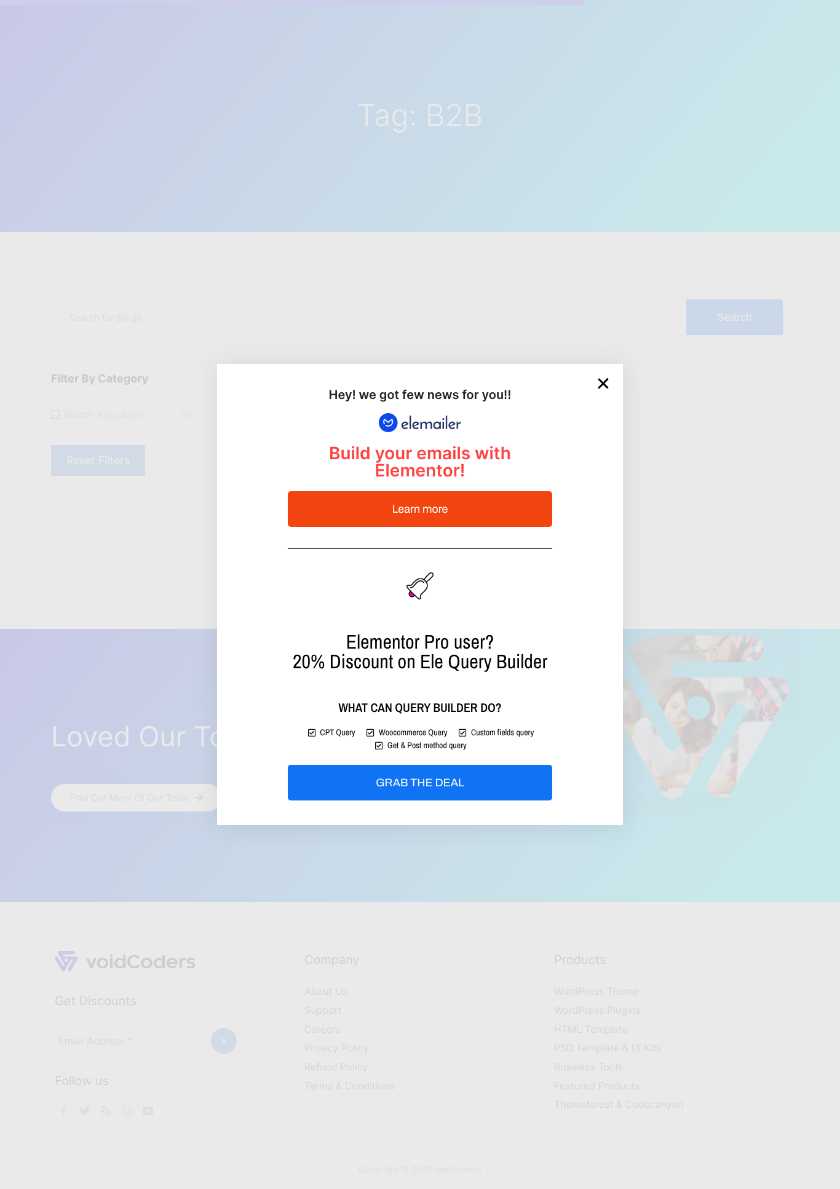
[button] (603, 383)
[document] (420, 594)
